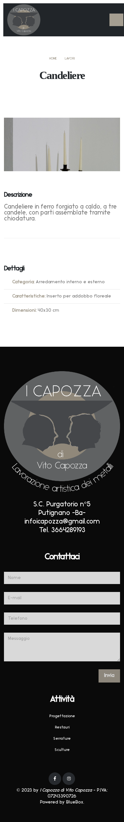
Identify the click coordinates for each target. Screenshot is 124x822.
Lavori (70, 58)
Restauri (62, 727)
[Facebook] (55, 778)
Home (53, 58)
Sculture (62, 750)
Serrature (62, 739)
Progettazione (62, 716)
